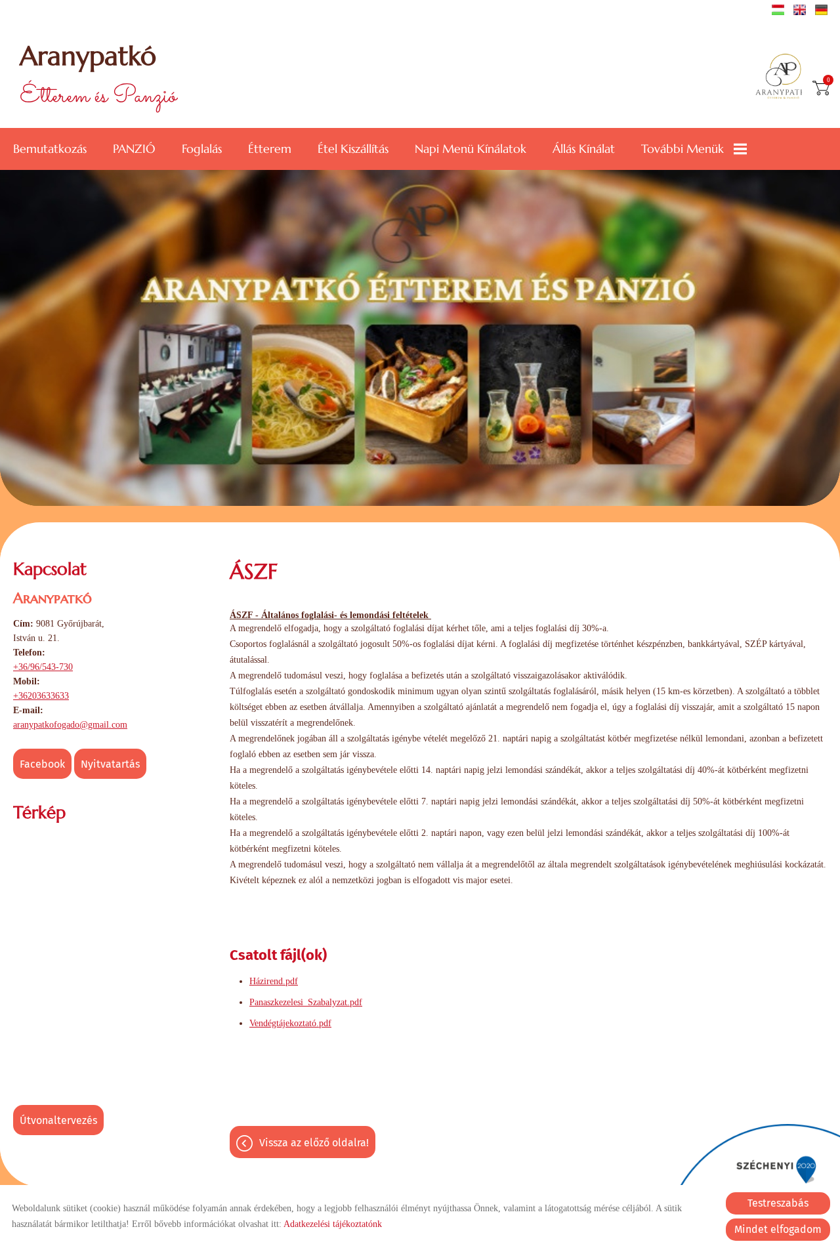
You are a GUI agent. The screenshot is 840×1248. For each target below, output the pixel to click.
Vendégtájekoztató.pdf (290, 1023)
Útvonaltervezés (58, 1120)
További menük (682, 148)
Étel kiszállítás (353, 148)
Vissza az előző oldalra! (314, 1142)
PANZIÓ (134, 148)
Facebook (42, 764)
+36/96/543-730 (43, 667)
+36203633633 (41, 696)
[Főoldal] (783, 77)
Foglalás (202, 148)
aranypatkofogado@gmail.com (70, 725)
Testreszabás (777, 1203)
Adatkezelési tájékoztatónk (333, 1224)
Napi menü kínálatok (470, 148)
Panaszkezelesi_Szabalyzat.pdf (305, 1002)
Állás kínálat (584, 148)
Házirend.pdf (273, 981)
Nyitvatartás (110, 764)
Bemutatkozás (50, 148)
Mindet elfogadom (778, 1229)
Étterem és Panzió (98, 77)
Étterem (269, 148)
